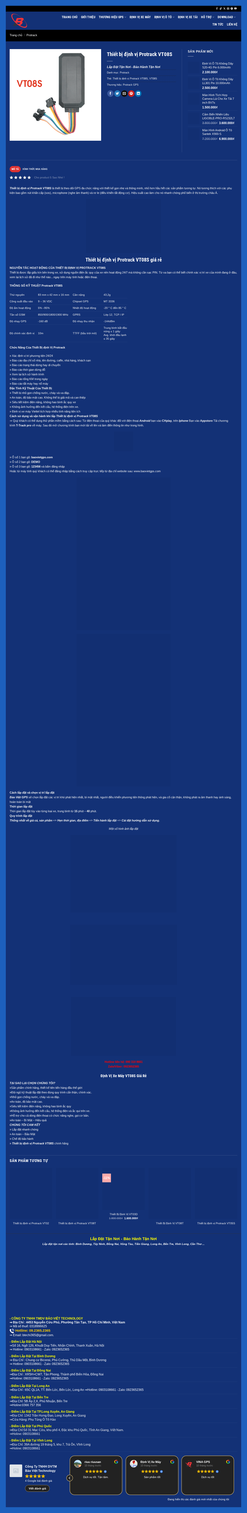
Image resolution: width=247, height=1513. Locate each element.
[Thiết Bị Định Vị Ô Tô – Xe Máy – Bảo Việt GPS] (28, 21)
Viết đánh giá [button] (37, 1488)
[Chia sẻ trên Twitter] (117, 93)
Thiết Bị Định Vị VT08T (170, 1223)
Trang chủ (70, 17)
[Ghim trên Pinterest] (131, 93)
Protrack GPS (131, 84)
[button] (15, 136)
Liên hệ (232, 24)
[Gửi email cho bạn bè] (124, 93)
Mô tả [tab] (15, 169)
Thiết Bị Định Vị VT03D (124, 1214)
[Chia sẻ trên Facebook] (110, 93)
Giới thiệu (88, 17)
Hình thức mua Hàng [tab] (35, 169)
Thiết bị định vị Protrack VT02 (31, 1223)
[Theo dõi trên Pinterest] (232, 8)
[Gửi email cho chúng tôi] (228, 8)
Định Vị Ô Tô (163, 17)
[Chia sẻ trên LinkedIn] (138, 93)
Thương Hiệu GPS (111, 17)
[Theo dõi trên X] (224, 8)
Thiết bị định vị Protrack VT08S (130, 78)
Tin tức (217, 24)
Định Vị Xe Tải (188, 17)
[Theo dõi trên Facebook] (217, 8)
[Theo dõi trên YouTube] (235, 8)
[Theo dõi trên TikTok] (221, 8)
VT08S (153, 78)
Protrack (31, 35)
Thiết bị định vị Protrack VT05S (216, 1223)
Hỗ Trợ (206, 17)
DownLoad (225, 17)
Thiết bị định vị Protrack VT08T (77, 1223)
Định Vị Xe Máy (140, 17)
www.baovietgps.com (147, 471)
